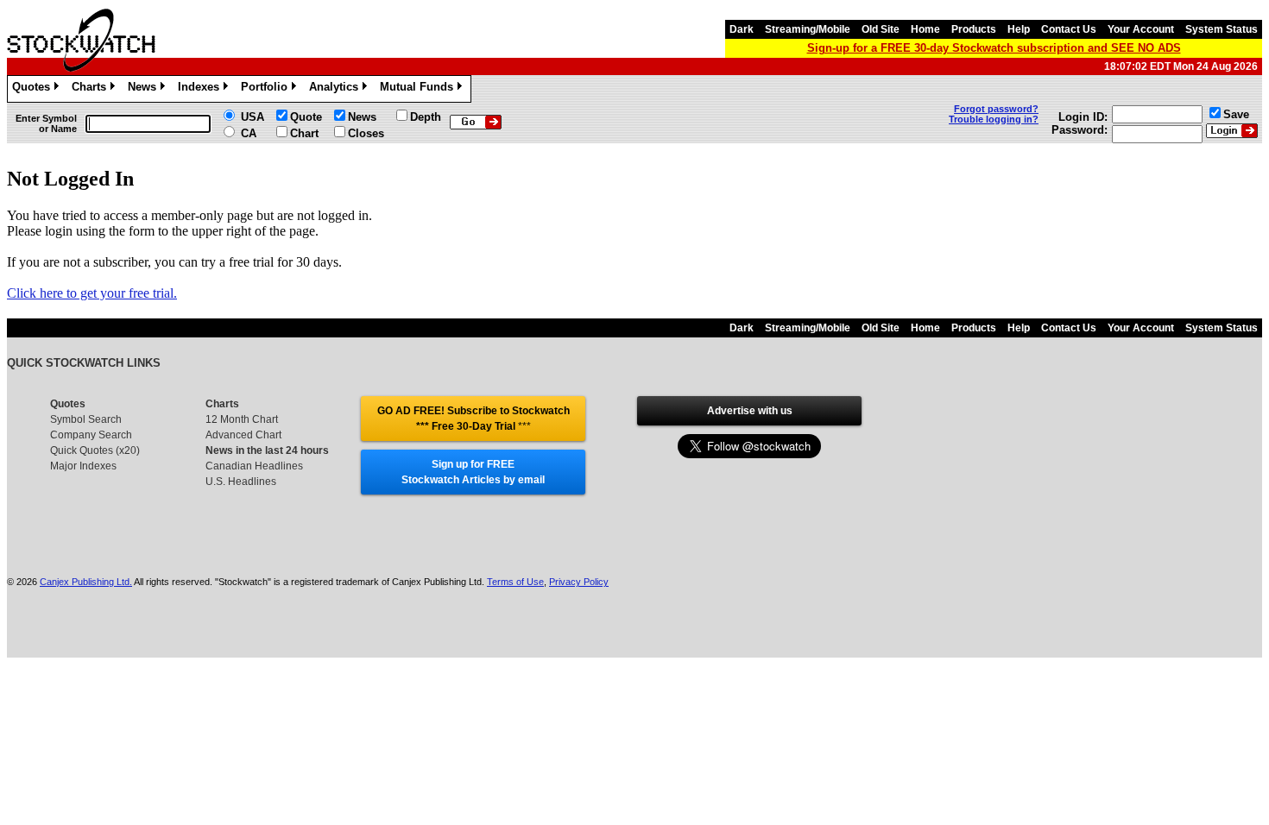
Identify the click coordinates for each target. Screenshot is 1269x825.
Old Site (881, 29)
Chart (304, 133)
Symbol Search (86, 419)
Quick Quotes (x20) (95, 450)
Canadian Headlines (254, 466)
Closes (366, 133)
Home (925, 29)
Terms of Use (515, 581)
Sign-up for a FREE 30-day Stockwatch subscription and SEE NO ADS (994, 47)
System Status (1221, 29)
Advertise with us (749, 411)
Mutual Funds (419, 89)
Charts (92, 89)
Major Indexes (83, 466)
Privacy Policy (579, 581)
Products (973, 29)
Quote (306, 116)
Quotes (34, 89)
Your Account (1141, 29)
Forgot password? (996, 109)
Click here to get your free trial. (92, 293)
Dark (741, 29)
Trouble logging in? (994, 119)
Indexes (201, 89)
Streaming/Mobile (807, 29)
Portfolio (267, 89)
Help (1018, 29)
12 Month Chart (241, 419)
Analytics (336, 89)
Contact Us (1068, 29)
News (145, 89)
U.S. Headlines (240, 481)
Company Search (91, 435)
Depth (425, 116)
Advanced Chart (243, 435)
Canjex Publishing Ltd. (86, 581)
